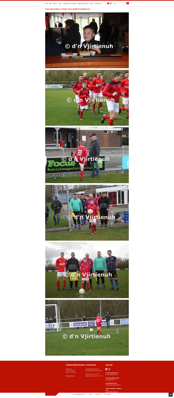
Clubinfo (55, 3)
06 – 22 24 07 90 (72, 372)
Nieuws (50, 3)
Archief (91, 3)
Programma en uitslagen (82, 3)
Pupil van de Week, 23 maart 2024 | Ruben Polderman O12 (67, 9)
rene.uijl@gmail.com (110, 380)
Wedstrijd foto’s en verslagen (70, 3)
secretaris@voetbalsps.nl (111, 374)
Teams (60, 3)
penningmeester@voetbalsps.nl (113, 385)
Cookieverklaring (107, 394)
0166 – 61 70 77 (95, 374)
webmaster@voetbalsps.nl (111, 392)
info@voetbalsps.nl (70, 376)
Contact (90, 394)
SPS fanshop (98, 3)
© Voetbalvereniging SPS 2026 (79, 394)
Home (46, 3)
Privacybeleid (98, 394)
